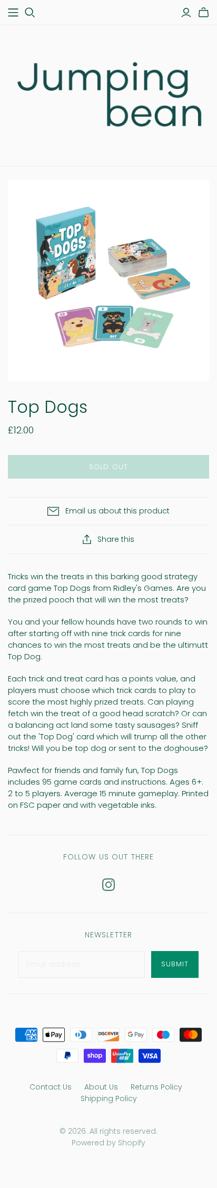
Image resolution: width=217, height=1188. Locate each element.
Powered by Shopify (108, 1142)
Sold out (108, 467)
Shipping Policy (109, 1098)
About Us (101, 1087)
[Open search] (30, 12)
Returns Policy (156, 1087)
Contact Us (50, 1087)
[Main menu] (13, 12)
